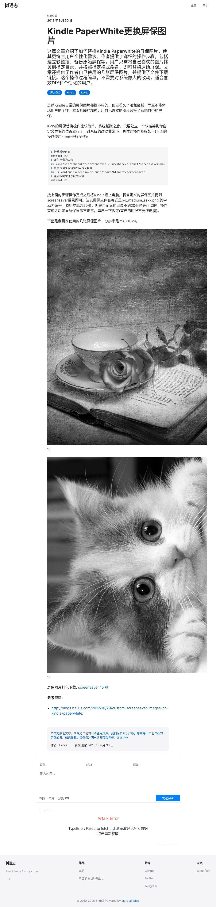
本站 (81, 870)
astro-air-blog (130, 900)
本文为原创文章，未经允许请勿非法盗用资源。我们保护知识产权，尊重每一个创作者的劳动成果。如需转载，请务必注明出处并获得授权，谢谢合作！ (107, 735)
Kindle (70, 92)
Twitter (149, 878)
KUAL (84, 92)
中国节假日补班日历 (92, 878)
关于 (205, 5)
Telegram (151, 886)
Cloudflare (203, 870)
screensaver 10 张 (93, 687)
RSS (8, 879)
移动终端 (55, 92)
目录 (193, 5)
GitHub (149, 870)
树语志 (11, 5)
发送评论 (168, 798)
